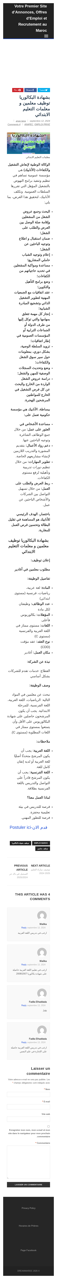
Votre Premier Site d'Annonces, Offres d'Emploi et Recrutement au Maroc (29, 18)
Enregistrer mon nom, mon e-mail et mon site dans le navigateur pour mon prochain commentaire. (29, 1133)
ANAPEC (28, 124)
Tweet (42, 90)
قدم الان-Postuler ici (28, 827)
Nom (47, 1089)
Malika (43, 924)
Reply (24, 927)
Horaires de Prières (28, 1225)
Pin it (16, 90)
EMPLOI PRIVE (42, 124)
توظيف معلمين (42, 849)
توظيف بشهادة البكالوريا (20, 843)
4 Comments (14, 124)
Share (29, 90)
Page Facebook (28, 1250)
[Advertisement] (28, 60)
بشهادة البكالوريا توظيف (28, 540)
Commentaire (42, 1143)
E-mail (46, 1101)
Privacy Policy (28, 1208)
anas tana (21, 121)
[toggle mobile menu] (47, 36)
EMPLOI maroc (41, 843)
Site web (46, 1114)
